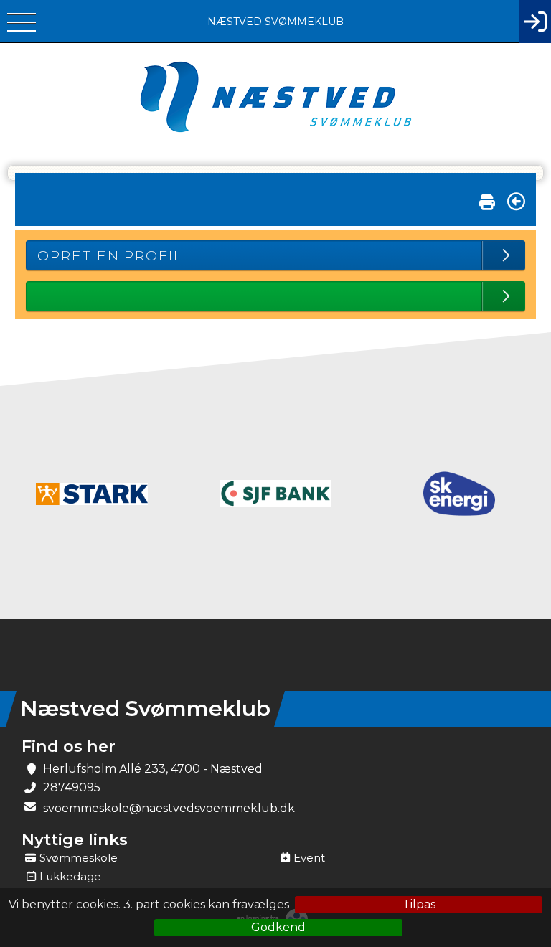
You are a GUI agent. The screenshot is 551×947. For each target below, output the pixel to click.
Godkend (278, 927)
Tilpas (418, 904)
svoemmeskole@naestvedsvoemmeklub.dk (169, 808)
